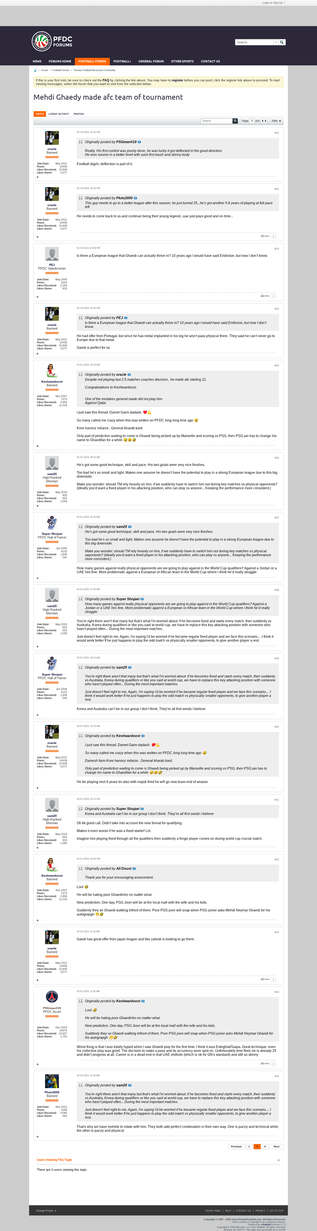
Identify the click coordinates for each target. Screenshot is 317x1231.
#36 (277, 457)
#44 (277, 992)
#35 (277, 365)
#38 (277, 590)
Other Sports (182, 62)
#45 (277, 1076)
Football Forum (92, 62)
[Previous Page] (262, 120)
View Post (139, 142)
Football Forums (60, 70)
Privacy (260, 1210)
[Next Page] (265, 120)
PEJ (52, 265)
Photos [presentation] (79, 114)
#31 (277, 132)
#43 (277, 932)
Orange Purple (45, 1210)
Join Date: (43, 163)
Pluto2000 (52, 1092)
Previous (236, 1146)
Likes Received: (47, 169)
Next (276, 1146)
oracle (51, 149)
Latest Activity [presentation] (59, 114)
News (37, 62)
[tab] (39, 114)
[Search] (282, 42)
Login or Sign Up (272, 2)
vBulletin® (266, 1224)
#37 (277, 517)
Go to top (277, 1210)
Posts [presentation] (40, 114)
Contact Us (210, 62)
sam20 (52, 474)
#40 (277, 726)
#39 (277, 658)
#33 (277, 248)
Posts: (41, 166)
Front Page (213, 1210)
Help (228, 1210)
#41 (277, 799)
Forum (44, 70)
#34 (277, 308)
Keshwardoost (52, 381)
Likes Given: (44, 172)
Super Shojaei (52, 533)
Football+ (122, 62)
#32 (277, 189)
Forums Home (60, 62)
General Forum (151, 62)
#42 (277, 859)
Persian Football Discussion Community (94, 70)
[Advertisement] (158, 15)
